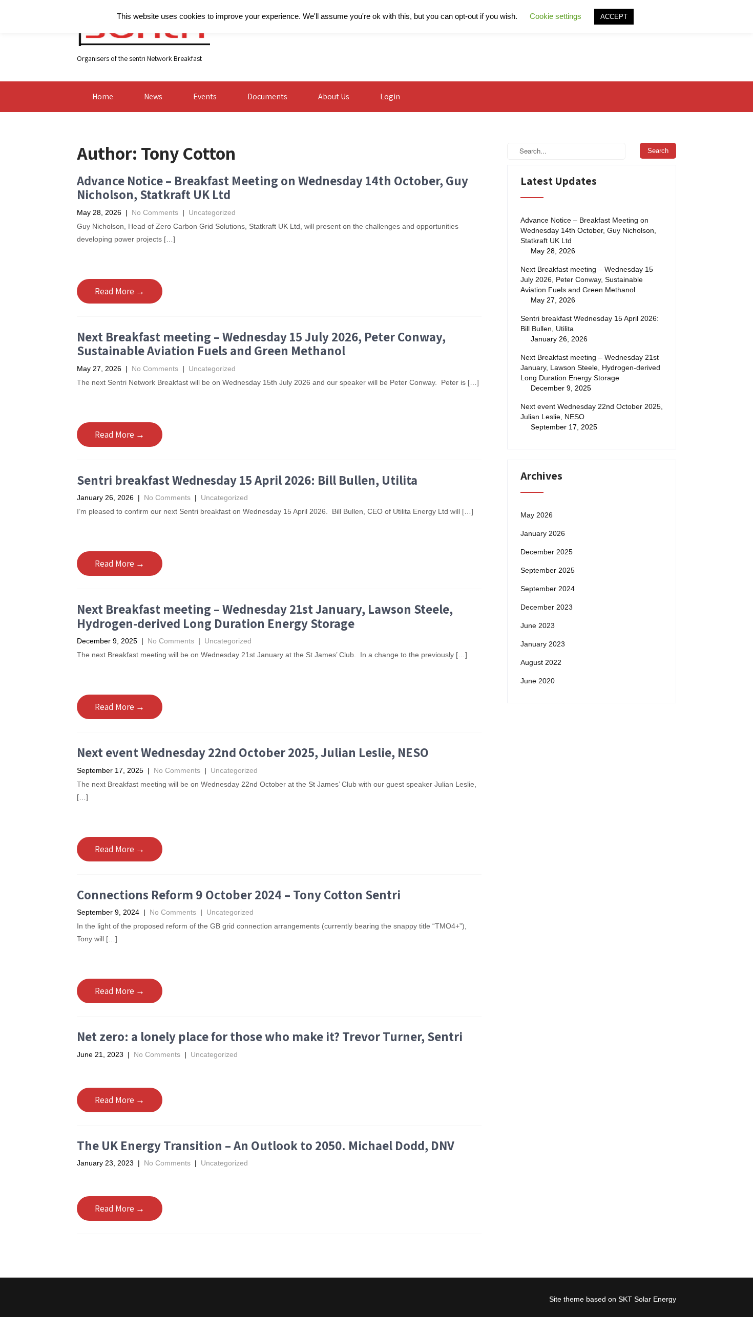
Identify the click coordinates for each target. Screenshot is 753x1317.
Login (390, 96)
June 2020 (537, 681)
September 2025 (547, 570)
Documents (267, 96)
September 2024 (547, 589)
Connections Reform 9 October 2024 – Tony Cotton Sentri (239, 894)
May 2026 (536, 515)
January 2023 (542, 644)
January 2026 (542, 533)
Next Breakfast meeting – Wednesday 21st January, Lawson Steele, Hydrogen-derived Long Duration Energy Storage (265, 616)
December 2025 (546, 552)
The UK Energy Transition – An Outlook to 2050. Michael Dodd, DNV (265, 1145)
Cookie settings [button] (555, 16)
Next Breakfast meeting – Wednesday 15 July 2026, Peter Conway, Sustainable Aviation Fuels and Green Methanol (261, 343)
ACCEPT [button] (614, 16)
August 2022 (540, 662)
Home (102, 96)
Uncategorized (212, 212)
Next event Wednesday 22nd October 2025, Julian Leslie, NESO (253, 752)
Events (205, 96)
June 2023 (537, 625)
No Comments (155, 212)
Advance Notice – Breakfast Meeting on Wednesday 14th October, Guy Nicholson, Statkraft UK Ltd (272, 187)
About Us (333, 96)
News (153, 96)
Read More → (119, 291)
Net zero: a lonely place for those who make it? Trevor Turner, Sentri (270, 1036)
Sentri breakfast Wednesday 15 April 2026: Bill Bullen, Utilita (247, 479)
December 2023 (546, 607)
